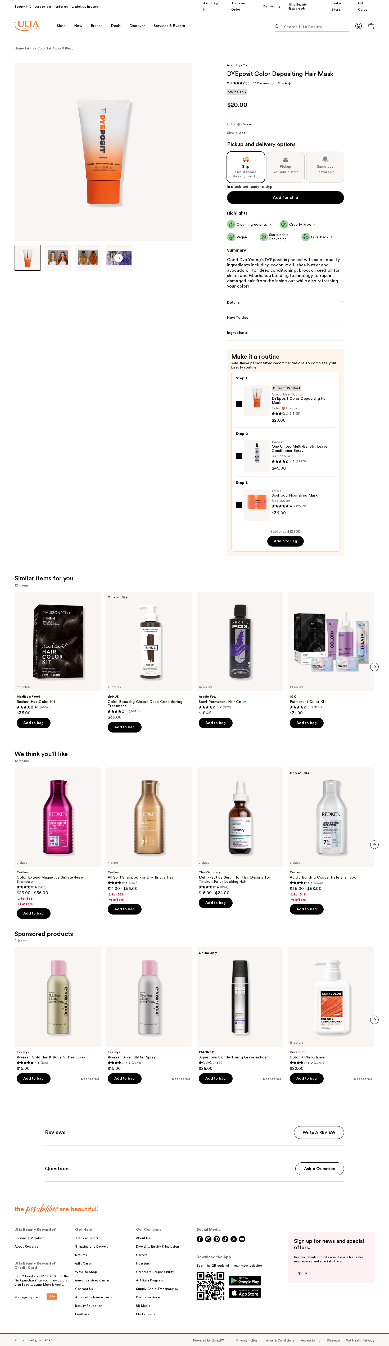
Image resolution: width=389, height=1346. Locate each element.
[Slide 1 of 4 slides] (27, 258)
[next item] (374, 667)
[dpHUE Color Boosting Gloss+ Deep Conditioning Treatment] (149, 656)
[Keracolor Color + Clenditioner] (331, 1009)
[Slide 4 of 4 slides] (119, 258)
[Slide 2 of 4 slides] (58, 258)
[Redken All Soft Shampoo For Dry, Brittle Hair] (149, 834)
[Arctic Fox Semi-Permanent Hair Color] (240, 654)
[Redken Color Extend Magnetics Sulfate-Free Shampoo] (58, 836)
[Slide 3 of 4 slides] (88, 258)
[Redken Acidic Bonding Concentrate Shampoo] (331, 834)
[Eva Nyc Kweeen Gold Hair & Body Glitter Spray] (58, 1009)
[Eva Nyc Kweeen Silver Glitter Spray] (149, 1009)
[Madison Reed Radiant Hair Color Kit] (58, 654)
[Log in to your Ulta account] (358, 26)
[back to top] (373, 1330)
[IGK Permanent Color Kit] (331, 654)
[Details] (285, 302)
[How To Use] (285, 317)
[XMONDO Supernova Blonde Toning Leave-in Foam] (240, 1009)
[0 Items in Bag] (371, 26)
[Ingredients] (285, 332)
